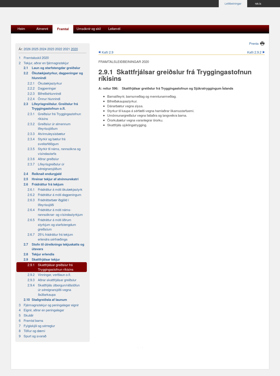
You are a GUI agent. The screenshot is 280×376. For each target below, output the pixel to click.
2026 (27, 49)
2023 (50, 49)
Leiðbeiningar (233, 3)
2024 (42, 49)
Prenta (254, 43)
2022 (58, 49)
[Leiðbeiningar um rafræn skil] (45, 17)
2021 (66, 49)
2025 (35, 49)
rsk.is (258, 3)
